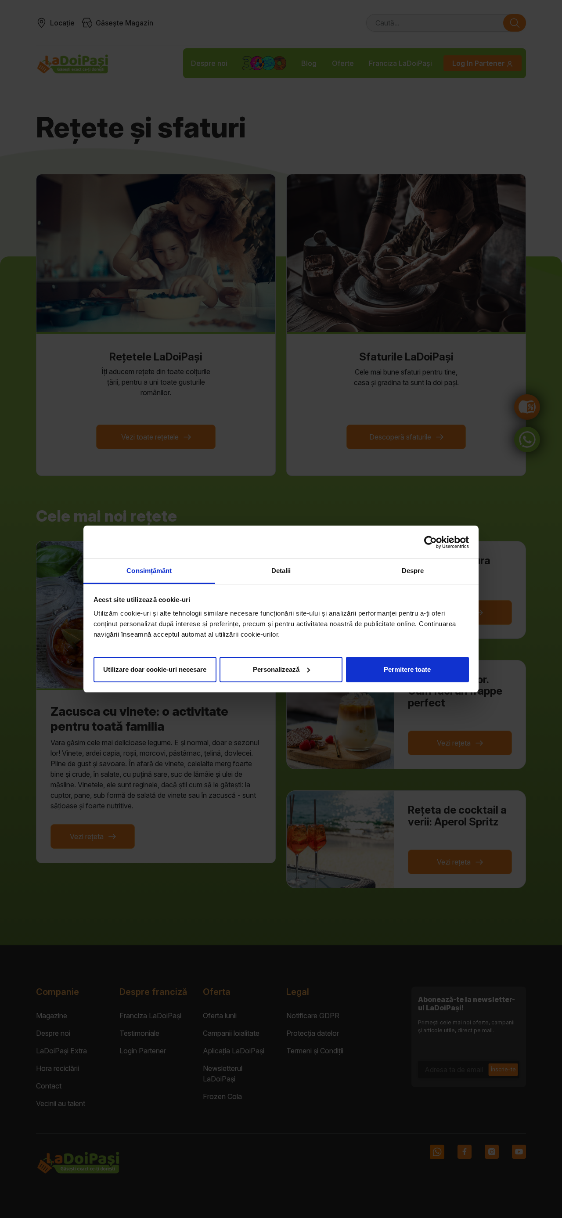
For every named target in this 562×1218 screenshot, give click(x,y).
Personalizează (276, 669)
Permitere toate (407, 669)
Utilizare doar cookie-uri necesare (154, 669)
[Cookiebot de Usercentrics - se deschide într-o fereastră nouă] (430, 542)
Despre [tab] (413, 570)
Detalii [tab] (281, 570)
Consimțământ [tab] (149, 570)
